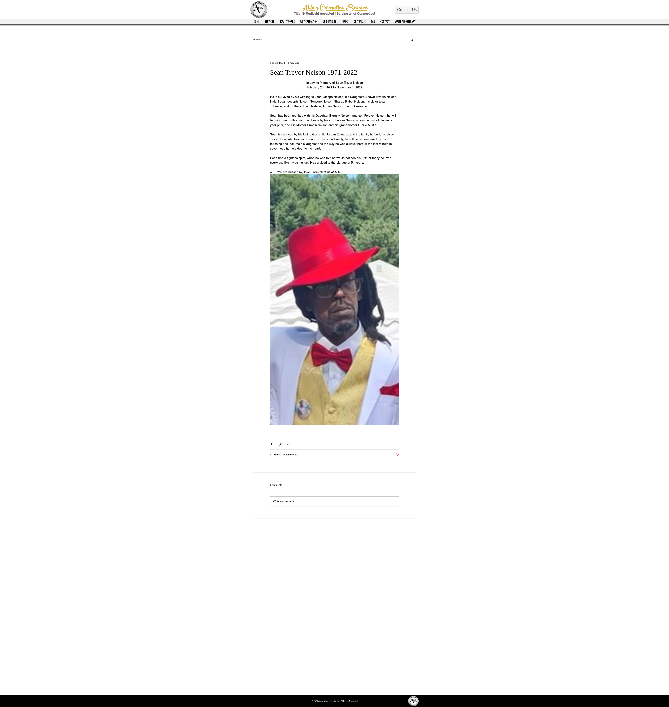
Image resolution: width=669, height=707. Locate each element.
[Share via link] (288, 444)
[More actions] (397, 63)
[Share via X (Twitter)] (280, 444)
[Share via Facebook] (271, 444)
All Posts (257, 39)
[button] (406, 9)
